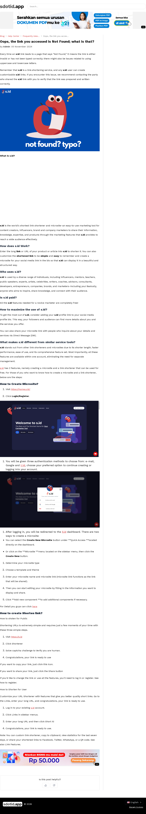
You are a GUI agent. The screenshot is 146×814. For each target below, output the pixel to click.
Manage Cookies (136, 807)
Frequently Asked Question (31, 36)
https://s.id (16, 636)
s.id (2, 368)
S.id (64, 531)
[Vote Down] (54, 785)
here (34, 606)
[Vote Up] (45, 785)
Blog (2, 36)
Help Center (13, 36)
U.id (23, 465)
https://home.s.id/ (20, 389)
